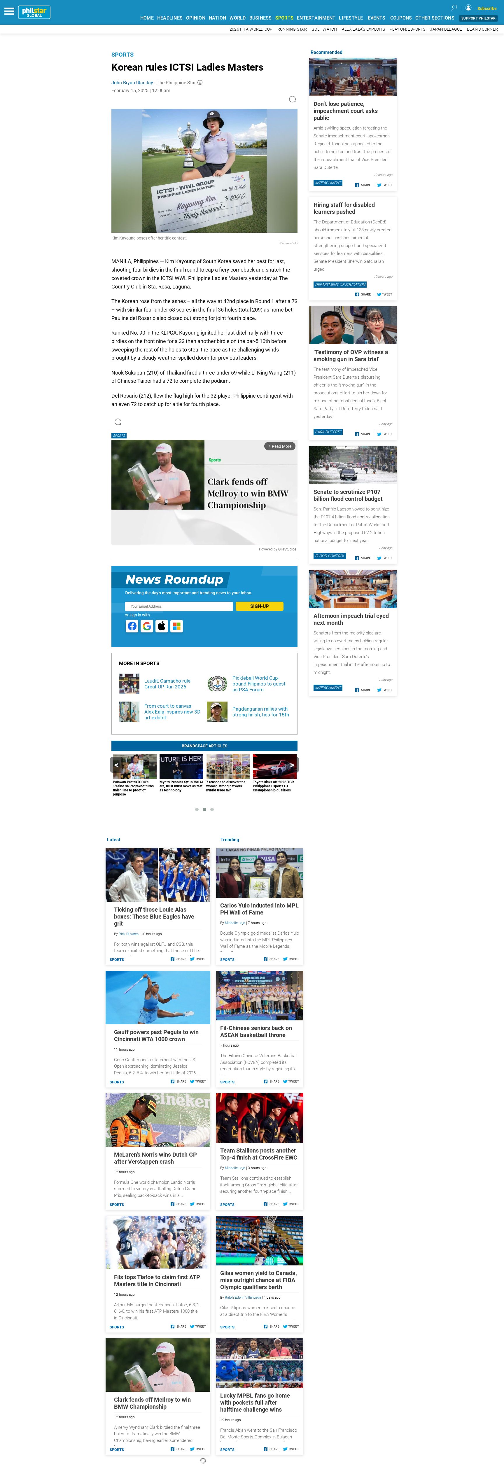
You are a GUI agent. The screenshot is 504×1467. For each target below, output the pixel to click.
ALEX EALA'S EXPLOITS (363, 29)
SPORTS (284, 18)
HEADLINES (170, 18)
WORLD (238, 18)
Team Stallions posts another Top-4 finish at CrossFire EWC (258, 1154)
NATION (217, 18)
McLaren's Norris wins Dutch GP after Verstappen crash (155, 1158)
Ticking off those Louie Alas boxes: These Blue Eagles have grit (154, 916)
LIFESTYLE (351, 18)
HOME (147, 18)
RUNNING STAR (292, 29)
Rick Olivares (129, 934)
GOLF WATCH (324, 29)
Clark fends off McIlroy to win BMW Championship (152, 1403)
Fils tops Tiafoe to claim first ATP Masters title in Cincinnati (157, 1281)
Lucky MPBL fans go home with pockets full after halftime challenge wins (255, 1402)
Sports (122, 54)
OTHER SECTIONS (434, 18)
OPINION (195, 18)
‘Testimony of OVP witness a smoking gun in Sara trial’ (351, 356)
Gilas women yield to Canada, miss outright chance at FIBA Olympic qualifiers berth (258, 1280)
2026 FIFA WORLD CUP (251, 29)
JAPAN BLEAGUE (446, 29)
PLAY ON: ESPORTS (407, 29)
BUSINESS (260, 18)
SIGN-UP (259, 606)
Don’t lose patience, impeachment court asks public (346, 110)
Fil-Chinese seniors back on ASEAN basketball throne (256, 1031)
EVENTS (377, 18)
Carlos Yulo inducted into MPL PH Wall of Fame (259, 909)
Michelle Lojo (235, 923)
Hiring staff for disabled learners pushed (344, 208)
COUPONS (401, 18)
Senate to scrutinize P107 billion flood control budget (348, 495)
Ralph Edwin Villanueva (243, 1297)
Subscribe (487, 8)
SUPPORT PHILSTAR (478, 18)
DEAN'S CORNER (482, 29)
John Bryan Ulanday (132, 82)
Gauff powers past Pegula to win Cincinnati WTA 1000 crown (156, 1036)
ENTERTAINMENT (316, 18)
